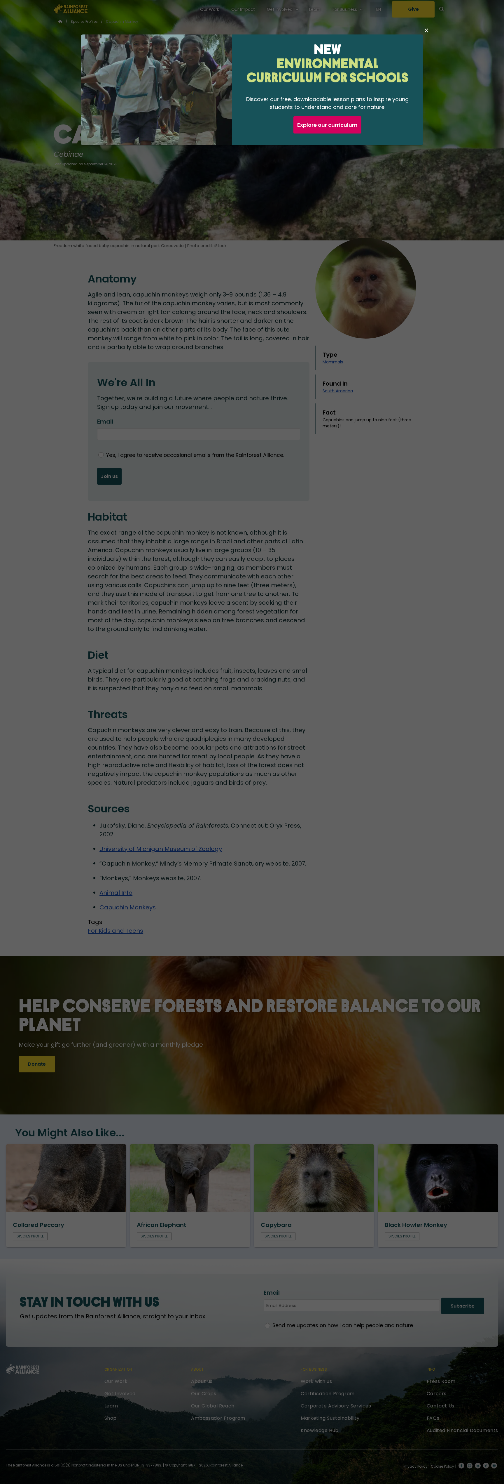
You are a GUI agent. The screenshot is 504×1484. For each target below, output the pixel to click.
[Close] (426, 30)
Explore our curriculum (327, 125)
